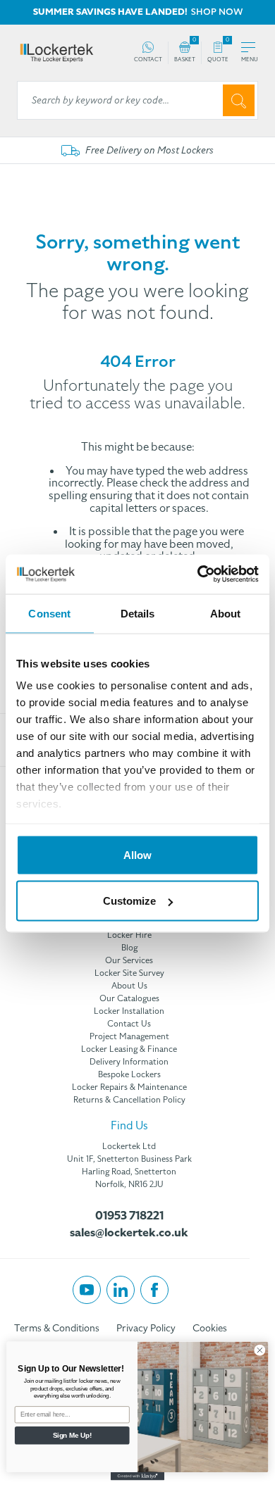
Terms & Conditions (56, 1328)
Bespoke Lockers (129, 1074)
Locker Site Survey (129, 973)
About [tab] (225, 613)
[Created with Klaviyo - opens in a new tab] (137, 1476)
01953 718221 (129, 1216)
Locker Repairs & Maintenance (129, 1087)
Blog (129, 947)
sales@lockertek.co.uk (129, 1233)
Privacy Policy (146, 1328)
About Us (129, 985)
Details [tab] (138, 613)
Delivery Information (129, 1061)
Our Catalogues (129, 998)
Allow (137, 854)
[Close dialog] (260, 1350)
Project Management (129, 1036)
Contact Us (129, 1023)
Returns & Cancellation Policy (129, 1099)
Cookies (209, 1328)
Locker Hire (129, 935)
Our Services (129, 960)
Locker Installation (129, 1011)
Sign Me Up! (72, 1434)
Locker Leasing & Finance (129, 1049)
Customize (129, 901)
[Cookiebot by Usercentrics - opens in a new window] (198, 574)
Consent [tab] (49, 613)
